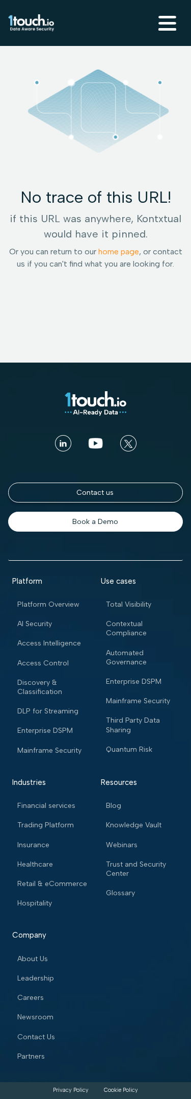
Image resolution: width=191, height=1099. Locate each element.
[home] (31, 23)
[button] (166, 23)
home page (118, 251)
